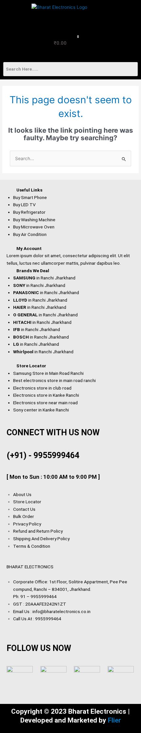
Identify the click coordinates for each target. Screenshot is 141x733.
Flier (114, 720)
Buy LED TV (24, 204)
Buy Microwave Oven (33, 226)
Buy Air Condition (30, 234)
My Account (29, 248)
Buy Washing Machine (34, 219)
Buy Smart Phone (30, 197)
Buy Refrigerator (29, 212)
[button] (14, 14)
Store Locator (31, 365)
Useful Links (29, 189)
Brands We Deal (32, 270)
